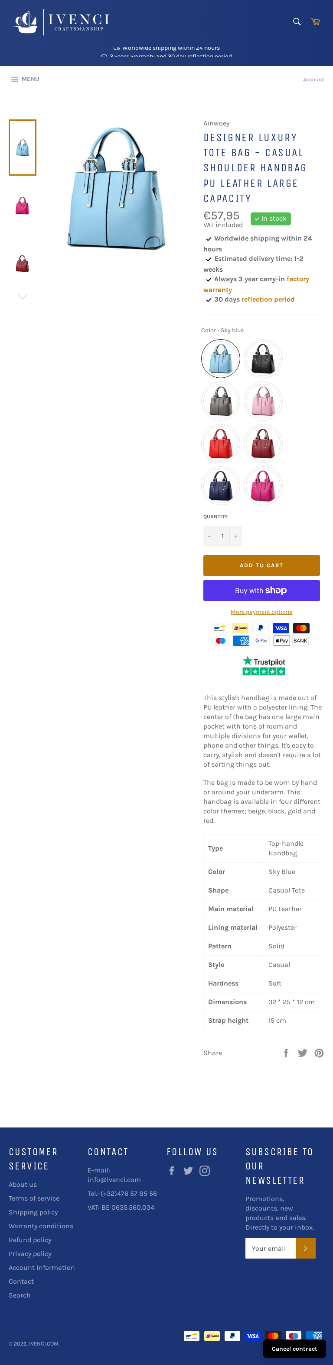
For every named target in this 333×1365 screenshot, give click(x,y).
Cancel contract (294, 1348)
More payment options (261, 612)
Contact (21, 1281)
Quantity (215, 517)
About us (23, 1184)
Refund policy (30, 1240)
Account (313, 79)
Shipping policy (33, 1212)
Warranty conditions (41, 1226)
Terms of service (34, 1198)
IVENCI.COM (44, 1343)
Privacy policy (30, 1253)
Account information (42, 1267)
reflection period (268, 299)
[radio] (220, 358)
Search (20, 1295)
